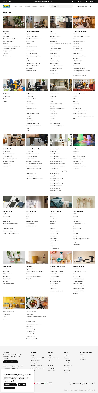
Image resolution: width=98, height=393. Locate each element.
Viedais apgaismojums (78, 161)
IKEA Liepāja (83, 359)
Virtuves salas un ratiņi (54, 56)
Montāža (33, 373)
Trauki (74, 38)
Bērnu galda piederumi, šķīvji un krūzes (81, 70)
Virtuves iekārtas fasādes (55, 36)
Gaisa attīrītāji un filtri (8, 228)
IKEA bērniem (67, 357)
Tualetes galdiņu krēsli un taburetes (34, 125)
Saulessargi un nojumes (8, 41)
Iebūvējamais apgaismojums (79, 158)
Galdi (27, 128)
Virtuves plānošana (35, 362)
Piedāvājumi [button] (27, 6)
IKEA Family (66, 368)
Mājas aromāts (76, 244)
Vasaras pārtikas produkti (31, 338)
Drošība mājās (67, 360)
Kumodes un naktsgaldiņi (31, 46)
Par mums (66, 355)
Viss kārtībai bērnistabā (31, 70)
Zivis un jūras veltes (30, 333)
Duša (51, 193)
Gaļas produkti (29, 326)
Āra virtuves (5, 43)
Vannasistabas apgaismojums (56, 183)
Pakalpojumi (50, 355)
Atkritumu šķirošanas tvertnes (33, 161)
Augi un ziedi (75, 218)
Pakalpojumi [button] (42, 6)
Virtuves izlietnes (53, 70)
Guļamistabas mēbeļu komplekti (57, 125)
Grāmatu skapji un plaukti (32, 36)
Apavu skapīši (29, 68)
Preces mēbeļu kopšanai (78, 286)
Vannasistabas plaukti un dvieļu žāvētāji (58, 171)
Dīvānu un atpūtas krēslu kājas (79, 113)
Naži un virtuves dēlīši (77, 60)
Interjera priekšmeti (77, 236)
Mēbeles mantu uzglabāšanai (32, 65)
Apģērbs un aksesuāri (54, 240)
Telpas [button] (20, 6)
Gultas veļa (52, 106)
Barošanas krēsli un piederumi (32, 123)
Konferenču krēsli (7, 166)
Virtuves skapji (53, 38)
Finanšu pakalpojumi (35, 360)
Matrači (51, 101)
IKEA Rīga (82, 357)
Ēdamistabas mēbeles (31, 98)
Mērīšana (33, 370)
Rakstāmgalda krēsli (7, 156)
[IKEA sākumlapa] (6, 6)
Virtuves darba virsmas (54, 51)
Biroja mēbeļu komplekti (8, 161)
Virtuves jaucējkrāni (54, 73)
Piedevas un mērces (30, 336)
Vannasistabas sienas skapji (56, 161)
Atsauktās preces (52, 362)
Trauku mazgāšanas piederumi (79, 56)
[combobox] (60, 6)
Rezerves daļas (51, 370)
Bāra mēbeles (29, 101)
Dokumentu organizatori (31, 156)
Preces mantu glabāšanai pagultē (57, 108)
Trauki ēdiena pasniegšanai (79, 41)
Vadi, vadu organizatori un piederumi (34, 163)
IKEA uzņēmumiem (68, 365)
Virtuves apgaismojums (55, 60)
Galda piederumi (76, 58)
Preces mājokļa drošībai (78, 291)
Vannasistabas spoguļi (54, 173)
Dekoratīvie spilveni (54, 218)
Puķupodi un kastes (77, 221)
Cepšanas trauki (76, 63)
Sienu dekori (75, 216)
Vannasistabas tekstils (54, 180)
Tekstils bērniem (53, 221)
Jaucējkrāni (75, 293)
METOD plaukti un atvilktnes (56, 68)
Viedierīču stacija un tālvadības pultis (11, 233)
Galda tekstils (76, 46)
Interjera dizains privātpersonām (38, 368)
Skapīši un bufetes (30, 41)
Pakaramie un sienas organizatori (33, 168)
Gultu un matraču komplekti (56, 103)
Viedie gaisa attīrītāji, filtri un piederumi (34, 271)
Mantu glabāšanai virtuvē (55, 48)
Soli (27, 106)
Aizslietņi (28, 60)
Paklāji (51, 243)
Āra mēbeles (6, 36)
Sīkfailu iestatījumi (9, 387)
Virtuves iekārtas (53, 41)
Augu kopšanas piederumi (8, 283)
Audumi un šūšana (54, 233)
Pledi (51, 226)
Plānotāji (50, 360)
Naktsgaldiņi (52, 111)
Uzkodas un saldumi (30, 321)
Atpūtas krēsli (29, 120)
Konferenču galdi (6, 163)
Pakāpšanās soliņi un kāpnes (32, 113)
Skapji (27, 48)
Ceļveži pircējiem (51, 368)
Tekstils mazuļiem (53, 238)
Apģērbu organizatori (31, 158)
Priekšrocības (6, 358)
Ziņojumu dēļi (76, 233)
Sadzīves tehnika (53, 53)
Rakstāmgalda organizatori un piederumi (35, 166)
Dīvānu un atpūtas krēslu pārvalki (80, 111)
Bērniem (5, 98)
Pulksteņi (75, 242)
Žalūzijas (28, 218)
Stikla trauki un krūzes (77, 51)
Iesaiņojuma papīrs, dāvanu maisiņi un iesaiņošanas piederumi (81, 239)
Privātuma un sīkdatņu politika (84, 390)
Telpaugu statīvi (6, 276)
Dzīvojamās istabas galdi (31, 108)
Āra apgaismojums (7, 51)
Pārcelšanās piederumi (31, 173)
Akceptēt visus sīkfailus (10, 384)
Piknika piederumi (76, 73)
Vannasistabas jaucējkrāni (55, 190)
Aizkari (27, 216)
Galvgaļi (51, 120)
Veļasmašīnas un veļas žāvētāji (56, 291)
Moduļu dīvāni (76, 118)
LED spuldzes (76, 168)
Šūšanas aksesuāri (30, 223)
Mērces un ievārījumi (30, 331)
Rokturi (51, 58)
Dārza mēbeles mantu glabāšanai (10, 38)
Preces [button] (15, 6)
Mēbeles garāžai (30, 51)
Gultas (51, 98)
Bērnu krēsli (29, 118)
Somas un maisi (29, 171)
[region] (17, 380)
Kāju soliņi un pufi (77, 108)
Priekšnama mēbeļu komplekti (33, 63)
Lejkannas (5, 281)
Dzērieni (28, 319)
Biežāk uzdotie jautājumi (53, 357)
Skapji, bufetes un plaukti (31, 53)
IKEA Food (66, 362)
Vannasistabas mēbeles (55, 153)
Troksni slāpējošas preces (78, 288)
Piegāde (32, 355)
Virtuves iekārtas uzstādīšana (37, 365)
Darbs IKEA (66, 373)
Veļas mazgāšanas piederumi (56, 281)
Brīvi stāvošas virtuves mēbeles (56, 65)
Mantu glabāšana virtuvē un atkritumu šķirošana (60, 43)
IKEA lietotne (67, 370)
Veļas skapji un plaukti (54, 276)
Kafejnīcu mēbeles (30, 103)
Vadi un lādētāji (6, 221)
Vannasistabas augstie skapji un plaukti (58, 158)
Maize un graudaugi (30, 329)
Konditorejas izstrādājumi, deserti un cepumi (36, 316)
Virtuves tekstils (76, 65)
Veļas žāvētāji (53, 286)
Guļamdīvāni (75, 101)
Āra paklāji (5, 53)
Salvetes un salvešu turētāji (79, 68)
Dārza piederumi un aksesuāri (9, 48)
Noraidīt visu (22, 384)
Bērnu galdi (28, 116)
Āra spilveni (52, 223)
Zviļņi (74, 106)
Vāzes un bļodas (76, 231)
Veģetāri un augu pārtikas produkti (33, 324)
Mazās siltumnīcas (7, 278)
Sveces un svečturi (77, 228)
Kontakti (93, 390)
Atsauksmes (50, 365)
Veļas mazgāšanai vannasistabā (56, 178)
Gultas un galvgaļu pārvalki (55, 123)
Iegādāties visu (6, 33)
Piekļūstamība (66, 390)
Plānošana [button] (34, 6)
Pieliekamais (52, 46)
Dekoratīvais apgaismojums (79, 156)
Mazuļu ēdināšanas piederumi (79, 75)
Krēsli (27, 130)
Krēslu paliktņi (53, 245)
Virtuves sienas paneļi (54, 63)
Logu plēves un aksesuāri (31, 226)
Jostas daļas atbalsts (54, 248)
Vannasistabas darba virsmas (56, 185)
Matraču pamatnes (54, 113)
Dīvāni (74, 98)
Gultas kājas (52, 118)
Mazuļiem (5, 101)
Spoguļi (74, 226)
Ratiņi (27, 58)
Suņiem (4, 319)
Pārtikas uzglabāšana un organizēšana (81, 36)
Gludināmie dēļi (53, 288)
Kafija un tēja (76, 43)
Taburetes (28, 111)
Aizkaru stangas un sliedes (32, 221)
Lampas (74, 153)
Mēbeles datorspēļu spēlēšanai (10, 158)
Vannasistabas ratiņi (54, 168)
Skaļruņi (5, 226)
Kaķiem (4, 316)
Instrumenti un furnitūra (78, 278)
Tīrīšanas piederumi (54, 283)
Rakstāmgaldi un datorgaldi (9, 153)
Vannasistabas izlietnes (55, 188)
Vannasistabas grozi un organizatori (57, 163)
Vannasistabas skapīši (54, 156)
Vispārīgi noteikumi (74, 390)
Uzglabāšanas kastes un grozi (32, 153)
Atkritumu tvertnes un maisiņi (56, 271)
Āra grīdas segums (7, 56)
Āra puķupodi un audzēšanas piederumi (11, 46)
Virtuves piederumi (77, 53)
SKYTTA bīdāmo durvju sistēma (80, 271)
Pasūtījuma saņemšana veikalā (37, 357)
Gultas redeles (53, 116)
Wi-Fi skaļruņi (29, 278)
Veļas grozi (52, 278)
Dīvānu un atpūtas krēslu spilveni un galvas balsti (83, 116)
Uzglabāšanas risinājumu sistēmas (33, 38)
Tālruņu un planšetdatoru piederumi (11, 223)
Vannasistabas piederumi (31, 176)
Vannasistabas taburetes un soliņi (57, 166)
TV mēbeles (29, 43)
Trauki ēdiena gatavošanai (78, 48)
